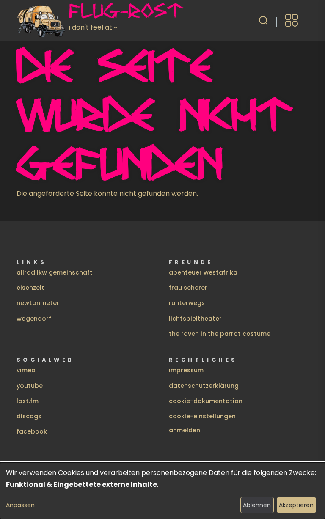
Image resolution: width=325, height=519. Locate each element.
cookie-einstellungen (202, 416)
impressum (186, 370)
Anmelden (184, 430)
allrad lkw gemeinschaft (55, 272)
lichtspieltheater (195, 318)
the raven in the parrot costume (219, 334)
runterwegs (187, 303)
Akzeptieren (296, 505)
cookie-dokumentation (205, 401)
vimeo (26, 370)
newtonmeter (38, 303)
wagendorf (34, 318)
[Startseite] (43, 20)
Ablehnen (257, 505)
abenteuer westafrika (203, 272)
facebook (32, 431)
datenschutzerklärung (204, 386)
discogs (29, 416)
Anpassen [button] (20, 505)
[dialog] (162, 490)
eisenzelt (30, 287)
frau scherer (188, 287)
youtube (30, 386)
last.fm (28, 401)
